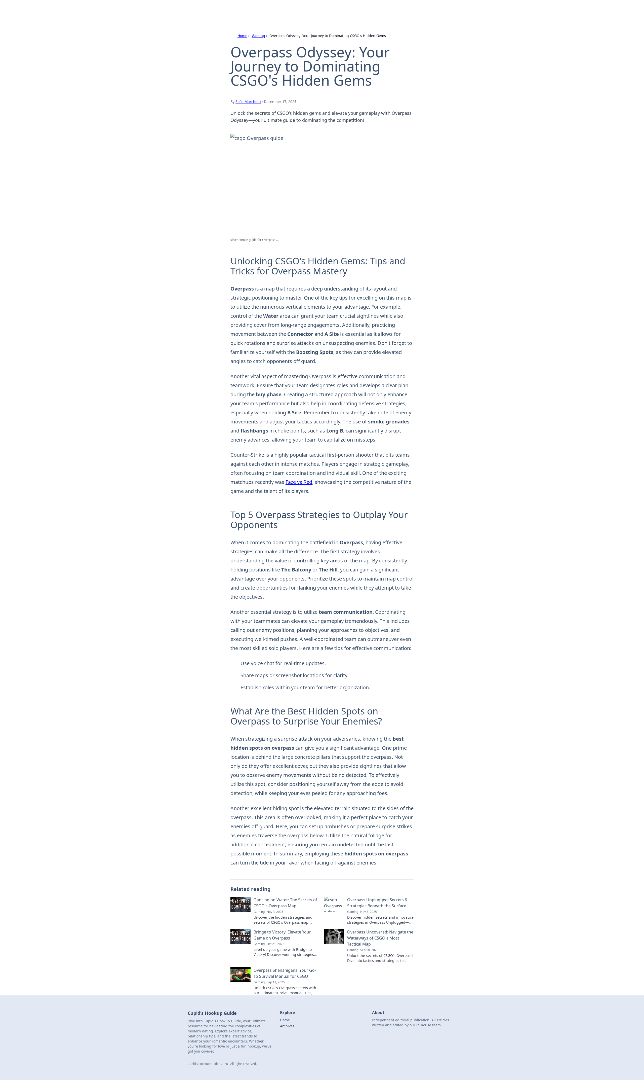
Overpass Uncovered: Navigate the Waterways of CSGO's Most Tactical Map (380, 938)
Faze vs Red (299, 482)
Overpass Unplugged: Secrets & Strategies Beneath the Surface (377, 903)
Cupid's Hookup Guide (252, 10)
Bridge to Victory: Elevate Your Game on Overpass (282, 935)
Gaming (258, 35)
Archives (287, 1026)
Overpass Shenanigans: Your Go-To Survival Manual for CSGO (285, 973)
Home (242, 35)
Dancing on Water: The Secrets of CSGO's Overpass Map (285, 903)
